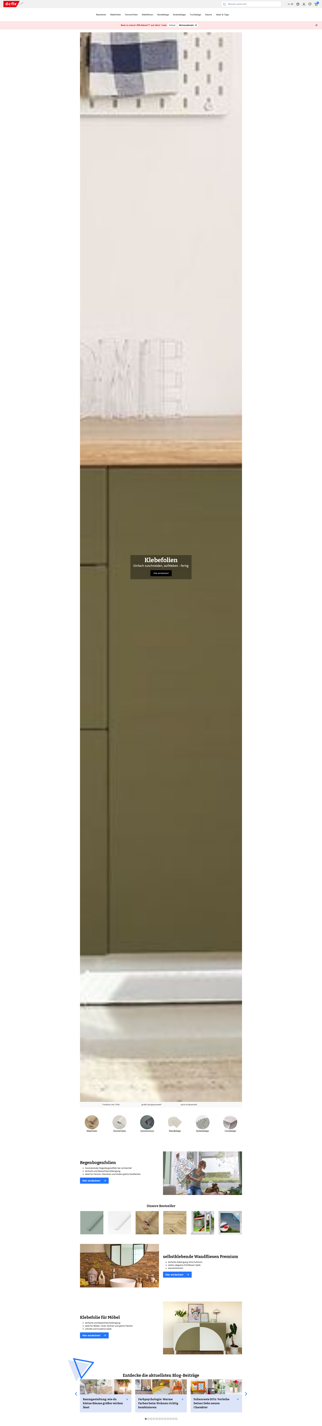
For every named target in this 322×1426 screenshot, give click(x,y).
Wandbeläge (163, 14)
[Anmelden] (303, 4)
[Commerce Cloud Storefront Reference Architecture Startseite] (13, 4)
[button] (316, 25)
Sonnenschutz (147, 1130)
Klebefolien (115, 14)
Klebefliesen (147, 14)
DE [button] (291, 4)
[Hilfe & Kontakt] (297, 4)
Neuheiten (101, 14)
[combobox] (251, 4)
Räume (208, 14)
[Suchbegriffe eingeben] (224, 4)
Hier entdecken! (161, 573)
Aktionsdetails (186, 25)
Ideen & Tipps (222, 14)
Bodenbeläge (179, 14)
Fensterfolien (131, 14)
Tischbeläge (195, 14)
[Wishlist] (309, 4)
